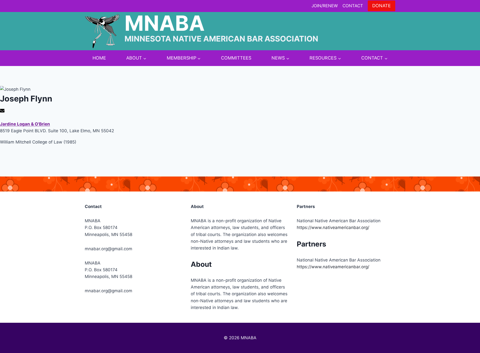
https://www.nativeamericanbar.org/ (333, 227)
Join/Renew (325, 5)
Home (99, 57)
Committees (236, 57)
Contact (352, 5)
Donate (381, 5)
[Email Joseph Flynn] (3, 111)
